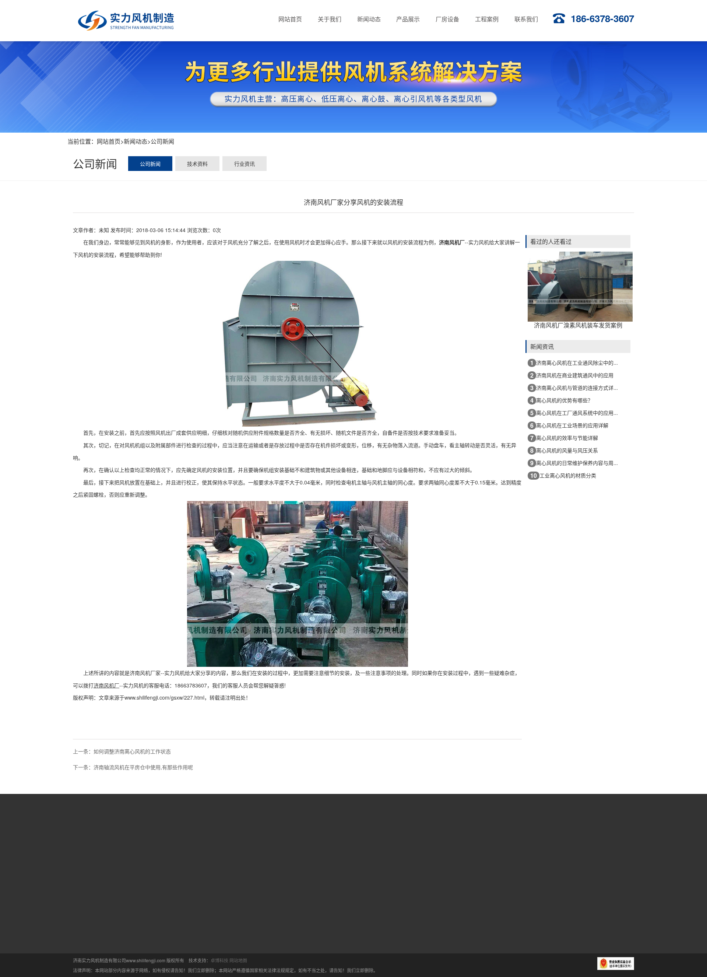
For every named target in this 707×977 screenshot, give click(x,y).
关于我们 (304, 838)
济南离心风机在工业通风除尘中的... (574, 362)
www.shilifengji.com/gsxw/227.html (164, 697)
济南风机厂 (452, 242)
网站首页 (108, 141)
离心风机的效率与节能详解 (564, 438)
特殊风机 (320, 900)
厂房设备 (446, 838)
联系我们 (541, 838)
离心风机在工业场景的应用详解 (569, 425)
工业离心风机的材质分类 (563, 475)
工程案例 (494, 838)
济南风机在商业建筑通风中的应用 (571, 375)
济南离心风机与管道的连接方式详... (574, 388)
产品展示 (399, 838)
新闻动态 (135, 141)
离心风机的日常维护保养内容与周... (574, 463)
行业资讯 (244, 163)
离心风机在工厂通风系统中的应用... (574, 413)
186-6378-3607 (602, 18)
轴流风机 (265, 913)
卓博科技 (219, 960)
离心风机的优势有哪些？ (561, 400)
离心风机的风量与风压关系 (564, 450)
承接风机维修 (270, 926)
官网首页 (257, 838)
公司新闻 (162, 141)
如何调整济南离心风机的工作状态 (132, 751)
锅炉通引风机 (325, 888)
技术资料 (197, 163)
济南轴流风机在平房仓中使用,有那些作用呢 (143, 767)
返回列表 (297, 741)
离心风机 (265, 888)
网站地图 (238, 960)
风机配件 (320, 913)
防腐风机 (265, 900)
